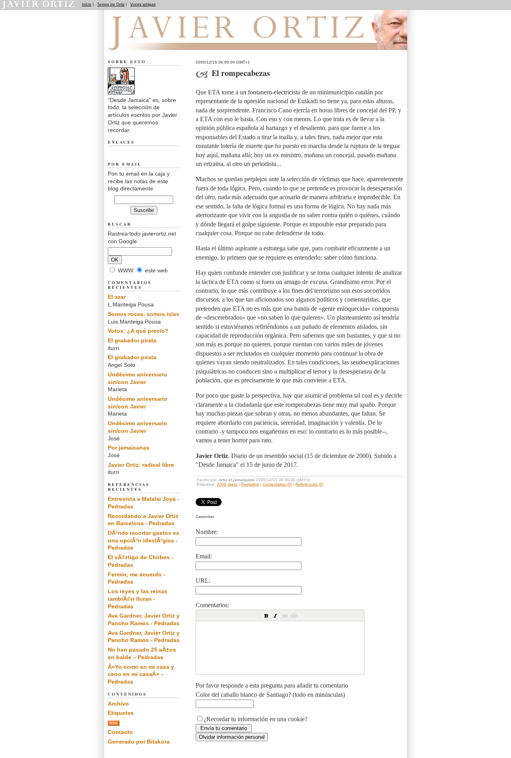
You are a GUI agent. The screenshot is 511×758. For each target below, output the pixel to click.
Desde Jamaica (151, 40)
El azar (117, 297)
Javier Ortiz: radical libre (141, 465)
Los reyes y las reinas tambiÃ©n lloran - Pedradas (137, 598)
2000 (221, 484)
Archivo (118, 703)
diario (233, 484)
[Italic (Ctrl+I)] (275, 615)
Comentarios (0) (277, 484)
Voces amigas (143, 4)
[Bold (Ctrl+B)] (266, 615)
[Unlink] (293, 615)
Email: (204, 556)
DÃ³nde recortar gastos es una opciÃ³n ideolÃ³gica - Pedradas (143, 540)
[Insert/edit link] (284, 615)
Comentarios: (212, 605)
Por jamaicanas (128, 447)
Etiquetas (121, 713)
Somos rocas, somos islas (143, 314)
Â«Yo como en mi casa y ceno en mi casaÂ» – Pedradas (141, 674)
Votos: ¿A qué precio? (138, 331)
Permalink (250, 484)
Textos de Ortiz (111, 4)
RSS (113, 723)
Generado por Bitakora (139, 741)
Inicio (86, 4)
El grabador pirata (132, 340)
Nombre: (207, 531)
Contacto (120, 732)
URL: (203, 580)
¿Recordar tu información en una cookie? (255, 719)
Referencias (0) (309, 484)
